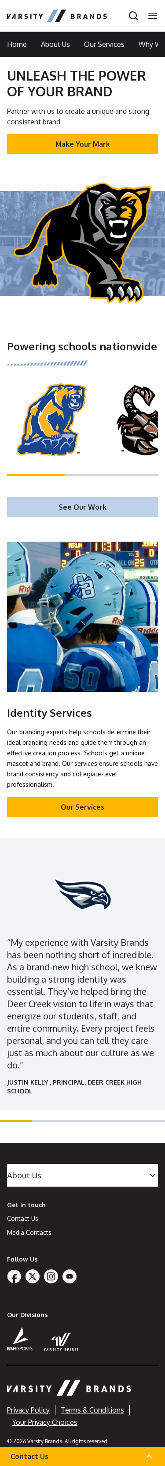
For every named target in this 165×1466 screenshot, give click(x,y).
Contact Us (22, 1218)
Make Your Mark (82, 144)
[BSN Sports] (20, 1338)
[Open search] (133, 16)
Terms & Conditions (92, 1410)
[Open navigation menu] (150, 16)
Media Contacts (29, 1232)
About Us (55, 44)
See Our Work (82, 507)
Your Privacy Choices (44, 1422)
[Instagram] (51, 1276)
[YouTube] (69, 1276)
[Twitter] (32, 1276)
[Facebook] (14, 1276)
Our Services (104, 44)
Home (17, 44)
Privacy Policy (28, 1410)
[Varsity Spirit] (61, 1342)
